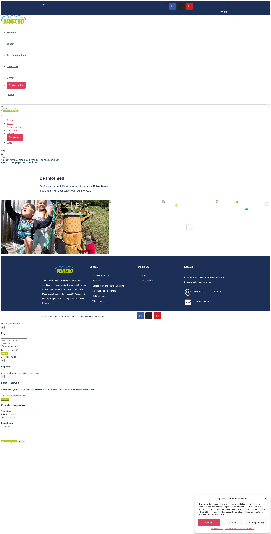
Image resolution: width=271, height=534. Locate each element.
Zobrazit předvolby (255, 522)
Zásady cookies (217, 528)
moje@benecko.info (202, 301)
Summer (11, 32)
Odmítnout (232, 522)
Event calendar (146, 280)
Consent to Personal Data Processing (239, 528)
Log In (4, 353)
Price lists (96, 280)
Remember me (11, 346)
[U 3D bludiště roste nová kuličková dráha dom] (82, 227)
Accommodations (16, 55)
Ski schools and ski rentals (104, 290)
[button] (265, 498)
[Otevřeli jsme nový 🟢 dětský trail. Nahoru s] (243, 227)
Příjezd (4, 414)
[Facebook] (172, 6)
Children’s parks (99, 296)
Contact (11, 78)
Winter (10, 44)
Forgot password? (9, 350)
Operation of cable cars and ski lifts (108, 285)
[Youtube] (189, 6)
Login (11, 94)
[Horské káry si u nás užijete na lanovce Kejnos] (189, 227)
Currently (144, 275)
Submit (5, 399)
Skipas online (16, 85)
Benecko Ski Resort (101, 275)
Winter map (97, 301)
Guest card (12, 66)
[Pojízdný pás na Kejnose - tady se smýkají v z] (135, 227)
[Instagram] (180, 6)
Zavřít (21, 442)
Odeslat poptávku (9, 441)
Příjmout (209, 522)
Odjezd (4, 417)
